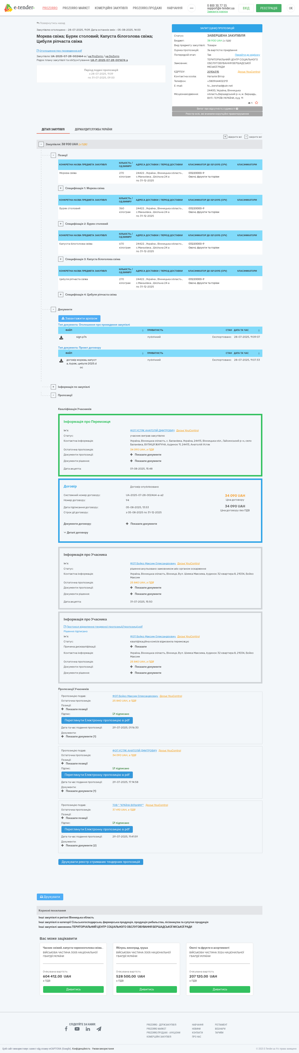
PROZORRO (50, 8)
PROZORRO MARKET (76, 8)
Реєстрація (268, 8)
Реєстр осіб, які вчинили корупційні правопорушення (217, 113)
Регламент (221, 1024)
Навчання (174, 8)
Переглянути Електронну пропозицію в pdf (97, 720)
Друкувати (51, 897)
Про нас (196, 1036)
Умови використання (103, 1048)
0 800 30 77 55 (217, 6)
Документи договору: (78, 523)
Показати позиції (77, 709)
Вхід (246, 8)
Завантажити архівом (80, 318)
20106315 (213, 71)
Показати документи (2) (81, 845)
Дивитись (73, 989)
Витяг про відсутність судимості (216, 108)
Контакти (197, 1032)
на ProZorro (96, 56)
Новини (196, 1028)
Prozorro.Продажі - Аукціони (163, 1032)
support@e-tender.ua (221, 8)
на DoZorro (112, 56)
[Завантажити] (61, 338)
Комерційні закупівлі (111, 8)
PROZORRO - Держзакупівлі (161, 1024)
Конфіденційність (81, 1048)
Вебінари (220, 1028)
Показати (141, 646)
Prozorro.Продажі (147, 8)
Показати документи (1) (81, 736)
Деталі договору (77, 532)
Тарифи (219, 1032)
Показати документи (148, 454)
